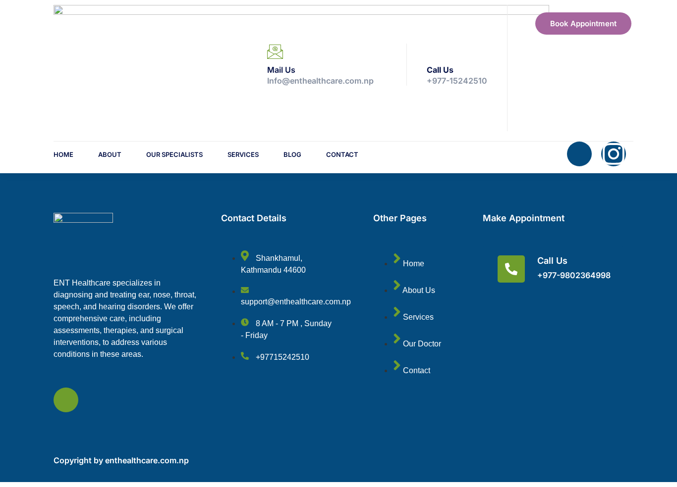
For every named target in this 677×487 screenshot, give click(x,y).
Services (243, 154)
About (109, 154)
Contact (342, 154)
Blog (292, 154)
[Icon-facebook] (579, 154)
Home (63, 154)
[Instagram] (613, 154)
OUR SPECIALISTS (174, 154)
